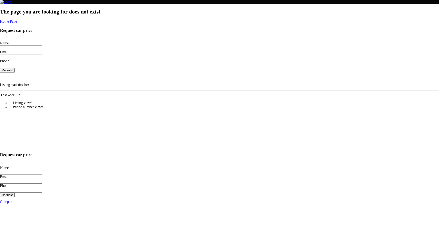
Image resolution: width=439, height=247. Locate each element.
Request (7, 70)
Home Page (8, 21)
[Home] (5, 2)
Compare (6, 202)
